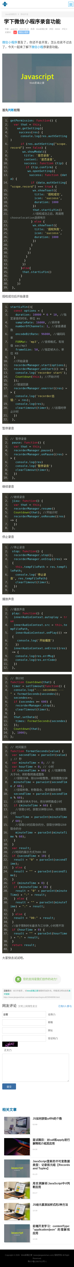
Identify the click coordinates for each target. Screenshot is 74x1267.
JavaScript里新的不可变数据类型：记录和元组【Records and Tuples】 (51, 1165)
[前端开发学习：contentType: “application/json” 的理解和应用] (17, 1233)
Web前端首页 (11, 14)
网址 (50, 1030)
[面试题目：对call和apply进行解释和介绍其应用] (17, 1146)
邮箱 (50, 1022)
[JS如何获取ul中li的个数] (17, 1125)
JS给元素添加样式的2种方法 (50, 1204)
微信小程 (37, 47)
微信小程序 (23, 32)
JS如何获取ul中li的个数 (47, 1118)
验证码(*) (53, 1038)
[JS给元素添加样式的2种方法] (17, 1211)
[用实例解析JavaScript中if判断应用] (17, 1190)
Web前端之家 (32, 991)
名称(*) (51, 1014)
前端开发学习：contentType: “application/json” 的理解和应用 (51, 1229)
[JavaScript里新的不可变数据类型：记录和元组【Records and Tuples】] (17, 1168)
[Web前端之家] (4, 5)
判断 (11, 110)
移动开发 (24, 14)
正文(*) (8, 1050)
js (15, 32)
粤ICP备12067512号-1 (37, 1261)
